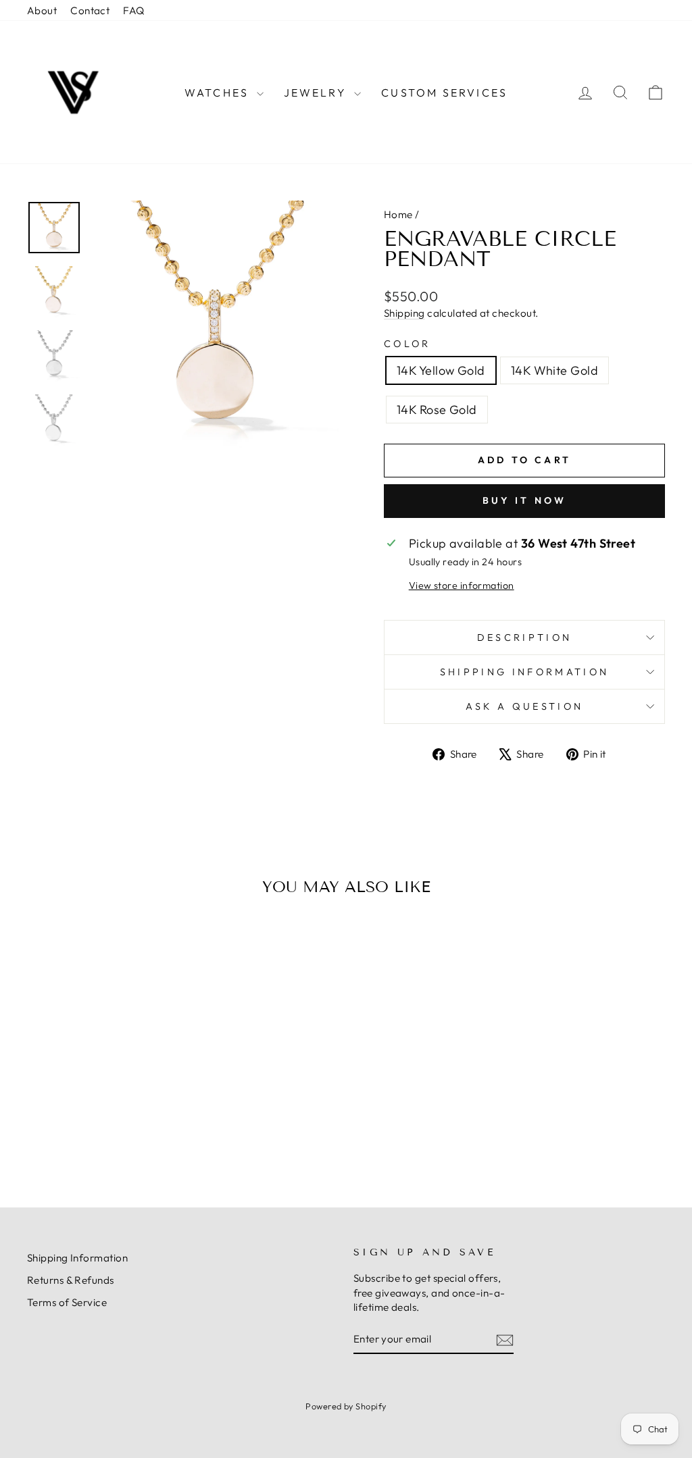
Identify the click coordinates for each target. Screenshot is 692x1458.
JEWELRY (317, 92)
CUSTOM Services (444, 92)
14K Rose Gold (437, 409)
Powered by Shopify (345, 1406)
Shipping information (524, 672)
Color (407, 344)
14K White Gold (554, 370)
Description (524, 637)
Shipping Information (77, 1257)
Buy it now (525, 500)
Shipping (404, 313)
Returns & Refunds (70, 1280)
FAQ (133, 10)
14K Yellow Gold (441, 370)
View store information (461, 585)
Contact (89, 10)
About (42, 10)
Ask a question (524, 706)
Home (398, 214)
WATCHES (218, 92)
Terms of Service (67, 1302)
